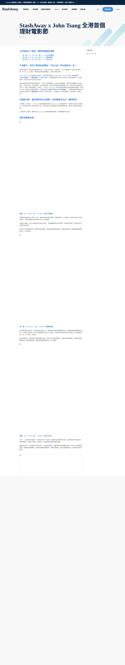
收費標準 (74, 9)
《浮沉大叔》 (44, 77)
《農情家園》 (34, 77)
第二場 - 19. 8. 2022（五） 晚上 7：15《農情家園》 (38, 57)
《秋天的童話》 (24, 77)
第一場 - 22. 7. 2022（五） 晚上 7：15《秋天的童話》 (39, 55)
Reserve (57, 9)
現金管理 (35, 9)
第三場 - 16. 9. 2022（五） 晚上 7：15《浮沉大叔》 (38, 59)
